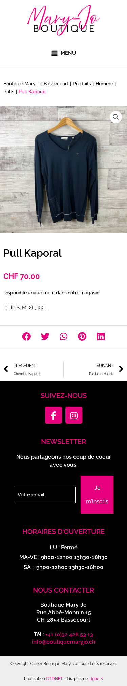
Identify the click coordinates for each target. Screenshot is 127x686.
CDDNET (54, 678)
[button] (116, 117)
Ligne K (96, 678)
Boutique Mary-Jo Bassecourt (35, 83)
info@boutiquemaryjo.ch (64, 642)
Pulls (8, 91)
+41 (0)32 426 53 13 (69, 634)
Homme (104, 83)
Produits (82, 83)
